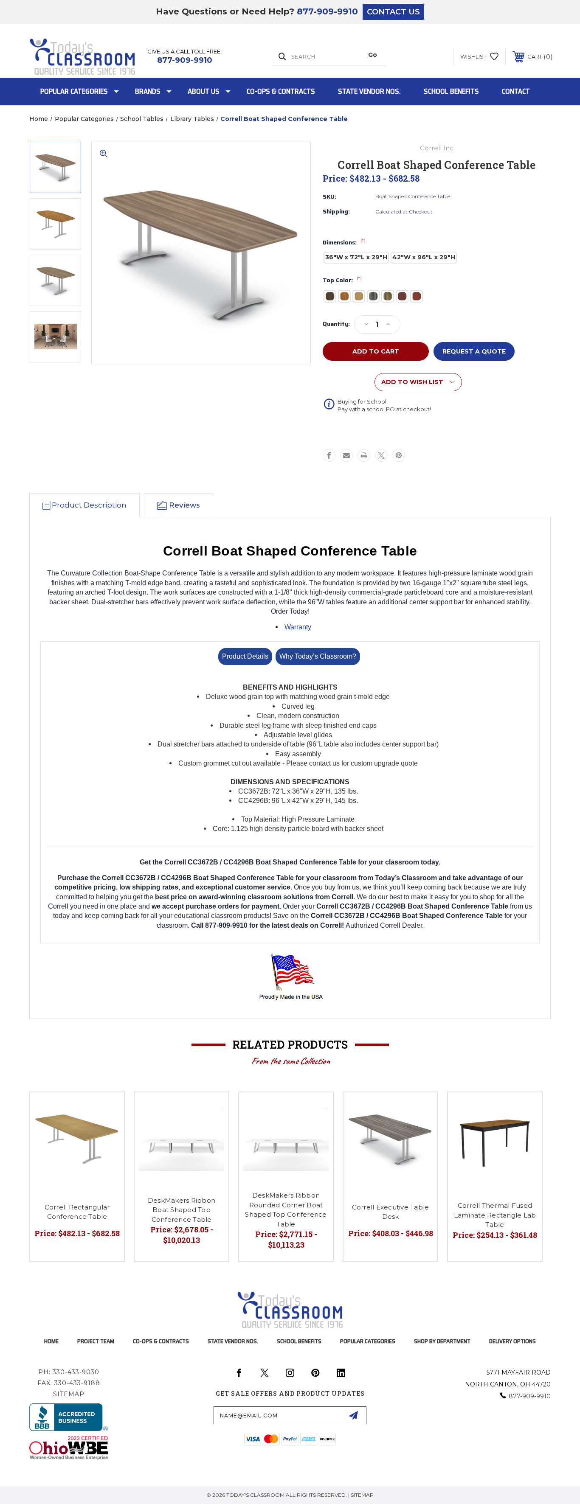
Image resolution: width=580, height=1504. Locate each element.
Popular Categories (74, 91)
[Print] (364, 455)
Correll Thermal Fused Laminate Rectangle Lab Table (495, 1215)
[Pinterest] (398, 455)
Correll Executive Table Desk (390, 1212)
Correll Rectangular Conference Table (77, 1212)
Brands (147, 91)
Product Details (245, 656)
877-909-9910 (327, 11)
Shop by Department (442, 1341)
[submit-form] (353, 1415)
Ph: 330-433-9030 (68, 1372)
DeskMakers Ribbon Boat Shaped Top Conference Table (181, 1209)
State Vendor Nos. (369, 91)
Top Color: (342, 280)
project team (95, 1341)
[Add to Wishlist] (107, 1109)
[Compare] (107, 1131)
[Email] (346, 455)
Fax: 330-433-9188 (68, 1383)
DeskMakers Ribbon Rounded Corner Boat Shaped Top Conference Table (286, 1209)
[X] (381, 455)
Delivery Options (512, 1341)
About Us (204, 91)
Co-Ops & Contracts (281, 91)
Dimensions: (344, 243)
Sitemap (68, 1394)
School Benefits (451, 91)
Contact (516, 91)
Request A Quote (474, 351)
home (51, 1341)
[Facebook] (329, 455)
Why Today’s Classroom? (317, 656)
